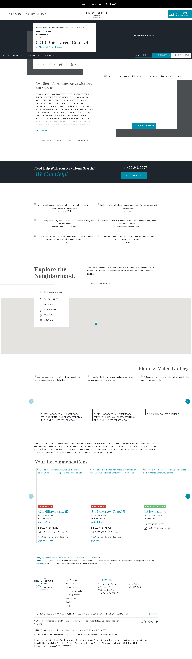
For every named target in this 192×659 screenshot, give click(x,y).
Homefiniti (73, 634)
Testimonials (71, 598)
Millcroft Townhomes (56, 28)
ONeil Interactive (100, 634)
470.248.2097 (145, 55)
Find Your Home (15, 14)
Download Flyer (50, 140)
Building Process (73, 594)
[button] (187, 401)
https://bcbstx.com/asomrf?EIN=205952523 (52, 646)
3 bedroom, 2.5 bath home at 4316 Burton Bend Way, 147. (88, 452)
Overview (5, 55)
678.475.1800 (79, 557)
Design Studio (71, 587)
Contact (69, 602)
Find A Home (71, 580)
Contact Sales (183, 55)
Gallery (44, 14)
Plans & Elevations (18, 55)
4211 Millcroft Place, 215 (53, 511)
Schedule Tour (163, 55)
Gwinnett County (41, 446)
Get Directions (78, 140)
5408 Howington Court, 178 (108, 511)
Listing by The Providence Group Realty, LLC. (54, 557)
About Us (70, 583)
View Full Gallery (144, 125)
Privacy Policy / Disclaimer (100, 621)
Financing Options (31, 14)
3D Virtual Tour (47, 540)
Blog (68, 606)
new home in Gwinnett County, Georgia (114, 449)
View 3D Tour (50, 55)
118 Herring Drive (155, 511)
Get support (113, 634)
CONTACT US (133, 175)
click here (40, 563)
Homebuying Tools (74, 591)
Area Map (31, 55)
